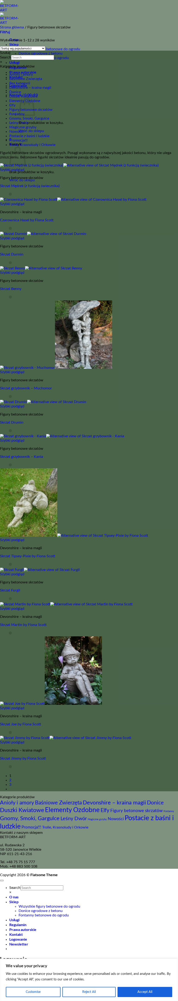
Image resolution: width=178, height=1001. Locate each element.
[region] (89, 980)
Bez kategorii (19, 83)
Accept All (144, 992)
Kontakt (16, 934)
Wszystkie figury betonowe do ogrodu (49, 49)
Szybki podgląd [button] (12, 170)
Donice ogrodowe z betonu (41, 53)
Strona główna (12, 27)
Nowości (16, 131)
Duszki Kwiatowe (23, 96)
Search (5, 57)
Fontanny (17, 114)
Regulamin (17, 924)
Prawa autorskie (22, 72)
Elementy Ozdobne (72, 810)
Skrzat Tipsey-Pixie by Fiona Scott (27, 556)
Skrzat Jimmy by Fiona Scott (23, 758)
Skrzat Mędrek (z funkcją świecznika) (30, 186)
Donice (15, 92)
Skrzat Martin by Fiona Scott (23, 625)
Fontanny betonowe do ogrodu (44, 915)
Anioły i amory (21, 74)
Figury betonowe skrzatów (136, 811)
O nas (14, 897)
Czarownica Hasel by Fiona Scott (27, 220)
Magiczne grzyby (22, 127)
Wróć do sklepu (31, 131)
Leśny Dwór (19, 123)
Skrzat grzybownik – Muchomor (26, 388)
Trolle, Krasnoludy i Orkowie (32, 145)
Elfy (12, 105)
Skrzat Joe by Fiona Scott (20, 724)
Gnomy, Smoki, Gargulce (29, 118)
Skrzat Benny (10, 289)
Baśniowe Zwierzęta (25, 79)
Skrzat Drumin (11, 422)
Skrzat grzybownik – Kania (21, 457)
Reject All (89, 992)
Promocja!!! (18, 140)
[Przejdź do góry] (2, 880)
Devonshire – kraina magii (30, 87)
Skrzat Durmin (11, 254)
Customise (33, 992)
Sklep (14, 44)
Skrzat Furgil (10, 590)
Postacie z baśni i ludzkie (29, 136)
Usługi (14, 62)
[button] (5, 32)
